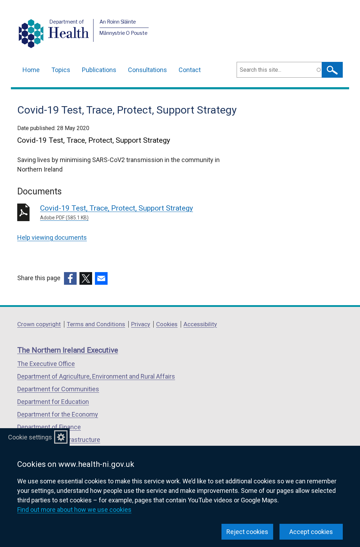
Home (31, 69)
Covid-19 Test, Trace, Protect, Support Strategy (116, 212)
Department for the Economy (57, 414)
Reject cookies (247, 531)
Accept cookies (311, 531)
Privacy (140, 324)
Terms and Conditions (96, 324)
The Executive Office (46, 363)
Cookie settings (30, 437)
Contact (190, 69)
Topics (60, 69)
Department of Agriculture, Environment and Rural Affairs (96, 376)
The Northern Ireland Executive (67, 350)
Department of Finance (49, 427)
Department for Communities (58, 389)
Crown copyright (39, 324)
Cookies (167, 324)
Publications (99, 69)
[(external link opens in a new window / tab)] (70, 278)
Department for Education (53, 401)
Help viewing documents (52, 237)
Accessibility (200, 324)
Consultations (147, 69)
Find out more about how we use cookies (74, 509)
